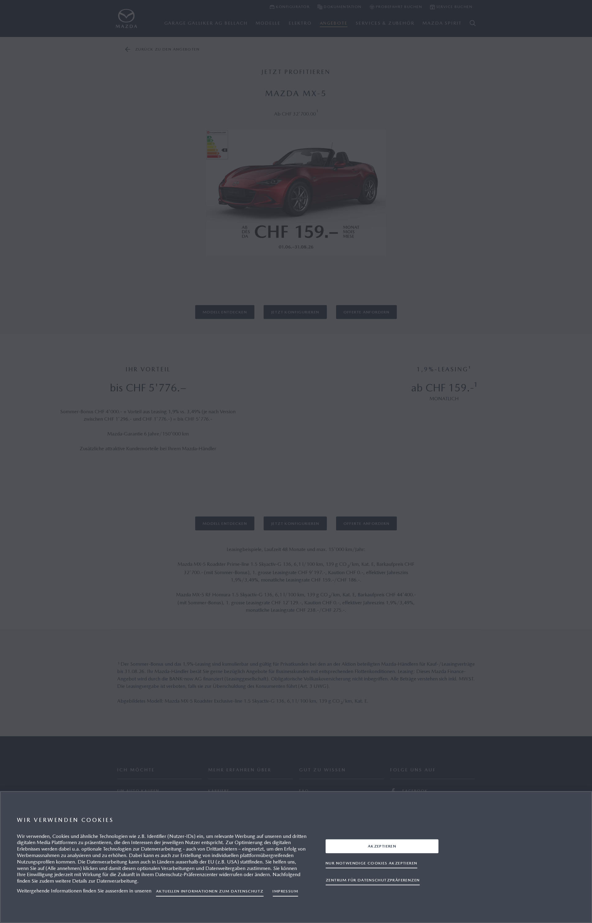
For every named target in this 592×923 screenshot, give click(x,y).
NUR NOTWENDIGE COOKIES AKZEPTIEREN (371, 863)
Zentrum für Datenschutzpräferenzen (373, 880)
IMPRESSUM (285, 891)
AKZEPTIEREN (382, 846)
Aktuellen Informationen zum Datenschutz (209, 891)
